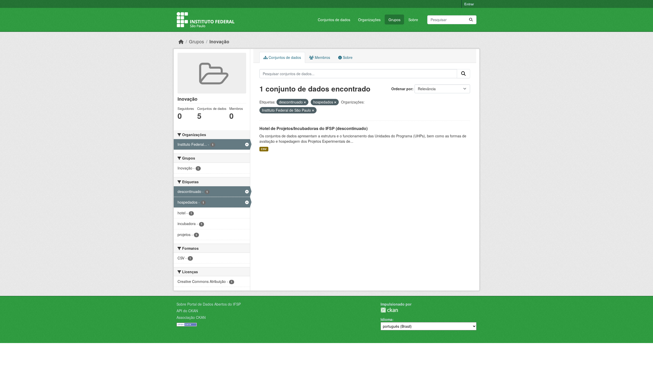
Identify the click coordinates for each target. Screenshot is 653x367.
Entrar (469, 4)
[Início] (181, 41)
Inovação (219, 41)
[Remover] (305, 102)
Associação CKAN (191, 317)
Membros (322, 57)
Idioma (386, 319)
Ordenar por (401, 88)
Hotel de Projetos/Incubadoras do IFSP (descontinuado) (313, 128)
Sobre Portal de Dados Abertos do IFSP (209, 304)
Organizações (369, 19)
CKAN (389, 310)
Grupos (394, 19)
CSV (264, 149)
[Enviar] (471, 19)
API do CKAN (187, 310)
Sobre (413, 19)
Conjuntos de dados (334, 19)
